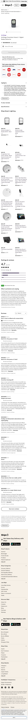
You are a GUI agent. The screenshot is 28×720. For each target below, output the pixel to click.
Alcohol (3, 551)
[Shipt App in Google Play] (16, 544)
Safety (3, 640)
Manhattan (4, 657)
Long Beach (4, 673)
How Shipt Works (6, 585)
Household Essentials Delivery (9, 576)
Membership (4, 589)
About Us (3, 602)
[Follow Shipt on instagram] (5, 688)
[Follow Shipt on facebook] (2, 688)
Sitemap (3, 612)
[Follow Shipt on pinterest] (9, 688)
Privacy (12, 707)
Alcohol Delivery (5, 570)
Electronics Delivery (6, 574)
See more (14, 330)
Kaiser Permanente (6, 682)
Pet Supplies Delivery (6, 572)
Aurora (3, 667)
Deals (2, 595)
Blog (2, 608)
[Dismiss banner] (2, 1)
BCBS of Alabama (6, 684)
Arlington (3, 665)
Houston (3, 655)
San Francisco (5, 650)
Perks (2, 638)
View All (3, 561)
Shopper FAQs (5, 642)
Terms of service (5, 707)
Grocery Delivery (5, 568)
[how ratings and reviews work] (10, 270)
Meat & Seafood (5, 559)
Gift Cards (4, 591)
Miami (2, 653)
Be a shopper (4, 632)
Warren (3, 669)
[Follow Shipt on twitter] (12, 688)
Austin (3, 648)
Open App (24, 1)
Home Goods (4, 555)
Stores (3, 587)
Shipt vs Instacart (6, 593)
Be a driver (4, 634)
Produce (3, 557)
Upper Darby (4, 671)
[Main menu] (2, 5)
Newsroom (4, 606)
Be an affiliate (5, 636)
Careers (3, 604)
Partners (3, 610)
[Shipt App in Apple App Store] (5, 544)
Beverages (4, 553)
